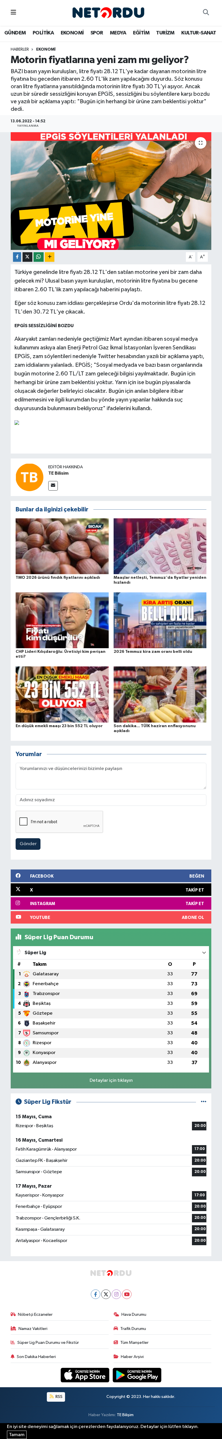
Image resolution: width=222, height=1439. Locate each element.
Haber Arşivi (132, 1357)
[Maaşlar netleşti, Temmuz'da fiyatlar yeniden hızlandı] (160, 545)
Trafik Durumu (133, 1328)
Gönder (28, 843)
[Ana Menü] (13, 12)
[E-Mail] (53, 486)
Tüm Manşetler (134, 1342)
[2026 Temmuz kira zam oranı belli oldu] (160, 620)
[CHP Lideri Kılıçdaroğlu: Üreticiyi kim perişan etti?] (62, 620)
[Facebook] (95, 1294)
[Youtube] (127, 1294)
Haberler (20, 49)
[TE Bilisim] (29, 477)
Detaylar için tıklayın (111, 1080)
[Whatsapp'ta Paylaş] (39, 257)
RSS (58, 1396)
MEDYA (118, 33)
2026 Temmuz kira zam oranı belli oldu (153, 652)
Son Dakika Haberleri (36, 1357)
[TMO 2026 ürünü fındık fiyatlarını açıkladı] (62, 545)
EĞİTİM (141, 33)
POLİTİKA (43, 33)
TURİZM (165, 33)
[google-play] (137, 1374)
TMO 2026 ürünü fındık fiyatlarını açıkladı (58, 578)
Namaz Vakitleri (32, 1328)
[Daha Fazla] (49, 257)
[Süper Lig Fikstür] (203, 1101)
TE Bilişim (125, 1415)
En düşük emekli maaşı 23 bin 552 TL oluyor (59, 726)
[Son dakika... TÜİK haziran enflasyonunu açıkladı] (160, 694)
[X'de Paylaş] (27, 257)
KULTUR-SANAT (198, 33)
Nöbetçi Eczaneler (35, 1314)
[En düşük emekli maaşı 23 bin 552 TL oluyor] (62, 694)
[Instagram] (116, 1294)
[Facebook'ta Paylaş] (17, 257)
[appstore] (86, 1374)
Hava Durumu (133, 1314)
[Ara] (205, 13)
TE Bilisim (58, 473)
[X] (106, 1294)
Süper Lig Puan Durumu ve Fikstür (48, 1342)
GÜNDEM (15, 33)
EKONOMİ (72, 33)
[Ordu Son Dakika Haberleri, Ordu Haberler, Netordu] (108, 12)
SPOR (96, 33)
